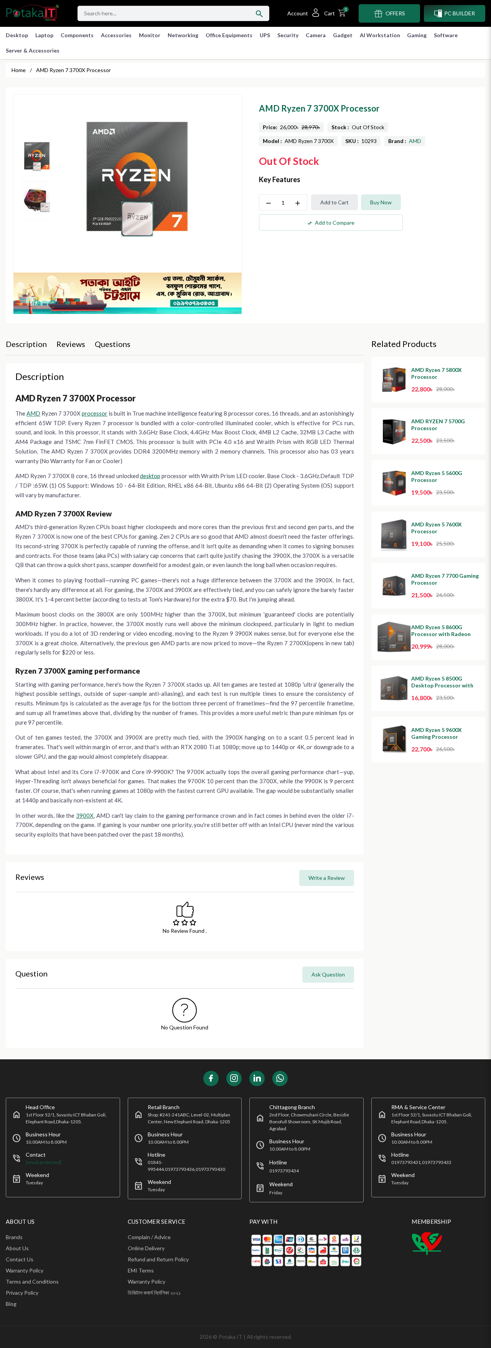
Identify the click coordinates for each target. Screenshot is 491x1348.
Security (287, 35)
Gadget (343, 35)
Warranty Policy (24, 1270)
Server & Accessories (32, 50)
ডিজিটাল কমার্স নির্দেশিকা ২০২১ (154, 1292)
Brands (14, 1237)
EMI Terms (141, 1270)
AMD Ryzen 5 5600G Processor (436, 476)
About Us (17, 1248)
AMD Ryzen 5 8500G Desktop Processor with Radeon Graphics (442, 685)
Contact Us (19, 1259)
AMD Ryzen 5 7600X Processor (436, 527)
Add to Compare (330, 222)
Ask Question (328, 974)
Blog (11, 1303)
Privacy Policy (22, 1292)
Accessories (116, 35)
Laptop (44, 35)
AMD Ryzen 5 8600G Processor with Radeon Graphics (441, 634)
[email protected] (43, 1162)
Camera (316, 35)
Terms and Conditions (32, 1281)
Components (77, 35)
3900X (85, 815)
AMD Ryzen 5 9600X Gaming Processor (436, 733)
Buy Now (381, 202)
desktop (150, 475)
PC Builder (459, 13)
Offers (395, 13)
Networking (183, 35)
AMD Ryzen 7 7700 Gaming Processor (445, 579)
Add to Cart (334, 202)
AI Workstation (380, 35)
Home (19, 70)
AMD (415, 141)
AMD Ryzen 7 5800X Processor (436, 373)
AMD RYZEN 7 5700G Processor (438, 424)
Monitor (149, 35)
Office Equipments (229, 35)
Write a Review (326, 878)
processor (94, 413)
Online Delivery (146, 1248)
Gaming (417, 35)
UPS (265, 35)
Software (446, 35)
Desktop (17, 35)
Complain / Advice (149, 1237)
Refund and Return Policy (158, 1259)
